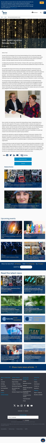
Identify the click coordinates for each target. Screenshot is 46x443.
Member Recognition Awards (27, 388)
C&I (1, 379)
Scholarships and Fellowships (27, 392)
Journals (3, 381)
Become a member (38, 394)
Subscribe (20, 410)
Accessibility (4, 428)
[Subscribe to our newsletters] (4, 319)
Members (35, 12)
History (35, 381)
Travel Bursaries (26, 398)
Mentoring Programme (17, 386)
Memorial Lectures (27, 383)
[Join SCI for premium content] (27, 319)
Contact (26, 410)
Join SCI (23, 163)
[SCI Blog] (28, 406)
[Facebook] (24, 406)
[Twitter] (15, 406)
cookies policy (14, 7)
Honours (25, 385)
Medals (24, 381)
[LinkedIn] (18, 406)
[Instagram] (22, 406)
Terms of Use (11, 428)
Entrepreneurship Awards (27, 396)
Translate (27, 420)
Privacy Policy (19, 428)
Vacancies (36, 388)
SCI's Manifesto (4, 388)
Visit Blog (26, 155)
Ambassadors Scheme (17, 379)
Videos (2, 390)
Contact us (36, 386)
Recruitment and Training (16, 389)
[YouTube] (32, 406)
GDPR (26, 428)
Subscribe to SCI (23, 159)
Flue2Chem (3, 386)
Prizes (24, 400)
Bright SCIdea (15, 381)
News (5, 17)
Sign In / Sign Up (38, 392)
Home (2, 17)
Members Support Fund (17, 392)
